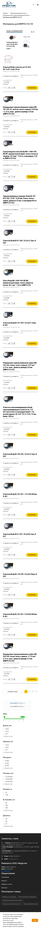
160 (6, 805)
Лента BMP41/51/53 (16, 706)
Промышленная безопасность (11, 904)
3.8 (6, 821)
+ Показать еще (8, 736)
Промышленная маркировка (27, 897)
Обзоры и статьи (6, 884)
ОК (35, 920)
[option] (12, 42)
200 (6, 808)
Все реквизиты (5, 871)
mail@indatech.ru (13, 859)
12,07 (7, 747)
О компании (5, 877)
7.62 (6, 795)
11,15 (7, 731)
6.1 (6, 792)
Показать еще (12, 691)
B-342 (7, 761)
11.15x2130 (8, 776)
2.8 (6, 819)
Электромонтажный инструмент (12, 900)
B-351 (7, 763)
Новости (4, 880)
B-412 (7, 765)
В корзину (32, 88)
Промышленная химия (31, 904)
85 (6, 803)
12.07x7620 (8, 781)
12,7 (6, 734)
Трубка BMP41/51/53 (16, 703)
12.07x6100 (8, 779)
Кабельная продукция (9, 897)
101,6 (7, 729)
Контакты (4, 888)
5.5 (6, 823)
